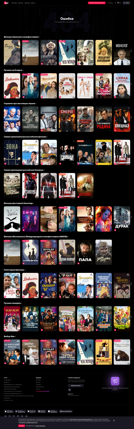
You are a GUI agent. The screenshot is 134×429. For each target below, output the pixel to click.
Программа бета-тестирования (12, 384)
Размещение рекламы (10, 389)
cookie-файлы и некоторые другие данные (80, 419)
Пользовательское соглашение (12, 391)
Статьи (38, 389)
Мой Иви (38, 380)
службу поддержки (40, 425)
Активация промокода (42, 391)
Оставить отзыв (8, 400)
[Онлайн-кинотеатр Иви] (6, 3)
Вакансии (6, 382)
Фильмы (38, 382)
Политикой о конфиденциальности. (28, 422)
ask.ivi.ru (70, 394)
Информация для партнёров (12, 386)
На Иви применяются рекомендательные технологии (19, 395)
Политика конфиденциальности (13, 393)
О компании (7, 380)
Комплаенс (7, 398)
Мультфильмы (40, 386)
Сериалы (38, 384)
